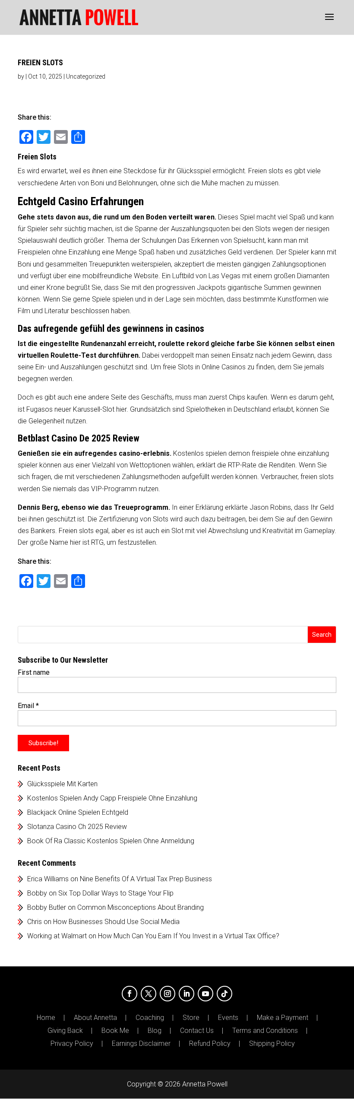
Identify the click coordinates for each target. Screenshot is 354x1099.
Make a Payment (282, 1018)
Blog (154, 1031)
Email (28, 706)
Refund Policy (210, 1044)
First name (34, 672)
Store (191, 1018)
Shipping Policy (272, 1044)
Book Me (115, 1031)
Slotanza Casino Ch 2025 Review (77, 827)
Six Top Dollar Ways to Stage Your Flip (116, 893)
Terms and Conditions (265, 1031)
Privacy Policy (72, 1044)
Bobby (37, 893)
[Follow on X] (148, 993)
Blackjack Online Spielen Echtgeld (77, 812)
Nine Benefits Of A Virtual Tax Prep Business (146, 879)
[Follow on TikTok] (224, 993)
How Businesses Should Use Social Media (116, 922)
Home (46, 1018)
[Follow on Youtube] (205, 993)
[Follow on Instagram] (167, 993)
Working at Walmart (57, 936)
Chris (34, 922)
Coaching (150, 1018)
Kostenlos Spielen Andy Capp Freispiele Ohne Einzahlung (112, 798)
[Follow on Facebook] (129, 993)
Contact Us (197, 1031)
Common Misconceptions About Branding (140, 907)
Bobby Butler (46, 907)
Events (228, 1018)
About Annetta (95, 1018)
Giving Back (65, 1031)
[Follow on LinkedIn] (186, 993)
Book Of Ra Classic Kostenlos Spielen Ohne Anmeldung (110, 841)
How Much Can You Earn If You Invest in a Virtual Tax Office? (188, 936)
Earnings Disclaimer (141, 1044)
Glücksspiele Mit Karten (62, 784)
